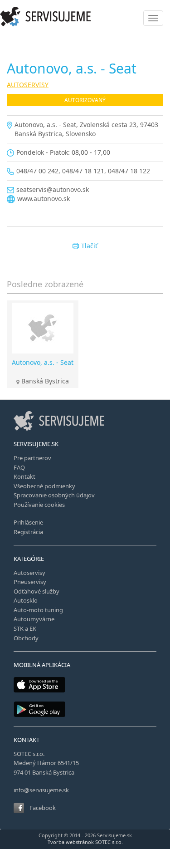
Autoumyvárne (34, 619)
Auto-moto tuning (38, 610)
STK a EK (25, 628)
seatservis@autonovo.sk (52, 189)
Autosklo (26, 600)
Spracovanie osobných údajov (54, 495)
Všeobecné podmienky (44, 486)
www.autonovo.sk (43, 198)
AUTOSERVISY (28, 84)
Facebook (42, 808)
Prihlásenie (28, 522)
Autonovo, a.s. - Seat (42, 362)
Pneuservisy (30, 582)
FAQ (19, 467)
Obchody (26, 638)
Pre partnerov (32, 458)
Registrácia (28, 532)
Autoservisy (29, 573)
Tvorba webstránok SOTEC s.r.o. (85, 842)
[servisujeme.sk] (85, 16)
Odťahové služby (36, 591)
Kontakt (24, 476)
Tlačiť (89, 245)
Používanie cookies (39, 505)
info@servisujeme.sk (41, 790)
